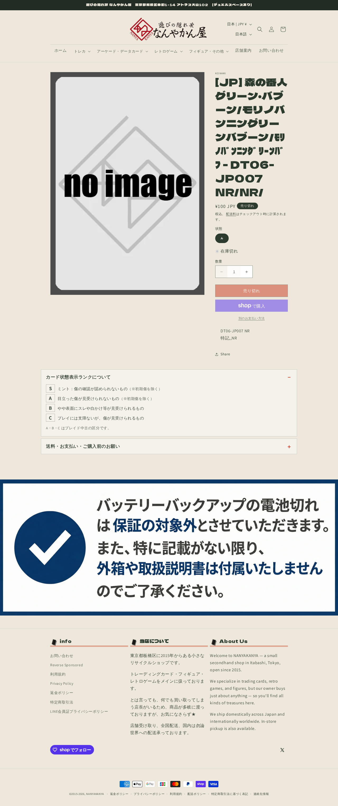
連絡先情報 (261, 793)
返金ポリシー (61, 692)
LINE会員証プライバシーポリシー (79, 711)
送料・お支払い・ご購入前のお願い (83, 446)
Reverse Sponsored (66, 665)
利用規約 (57, 674)
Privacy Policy (61, 683)
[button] (82, 51)
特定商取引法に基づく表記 (229, 793)
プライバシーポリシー (149, 793)
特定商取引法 (61, 702)
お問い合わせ (61, 655)
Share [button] (225, 354)
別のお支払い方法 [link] (251, 318)
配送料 (231, 214)
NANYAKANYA (95, 794)
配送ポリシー (196, 793)
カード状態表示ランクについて (78, 377)
